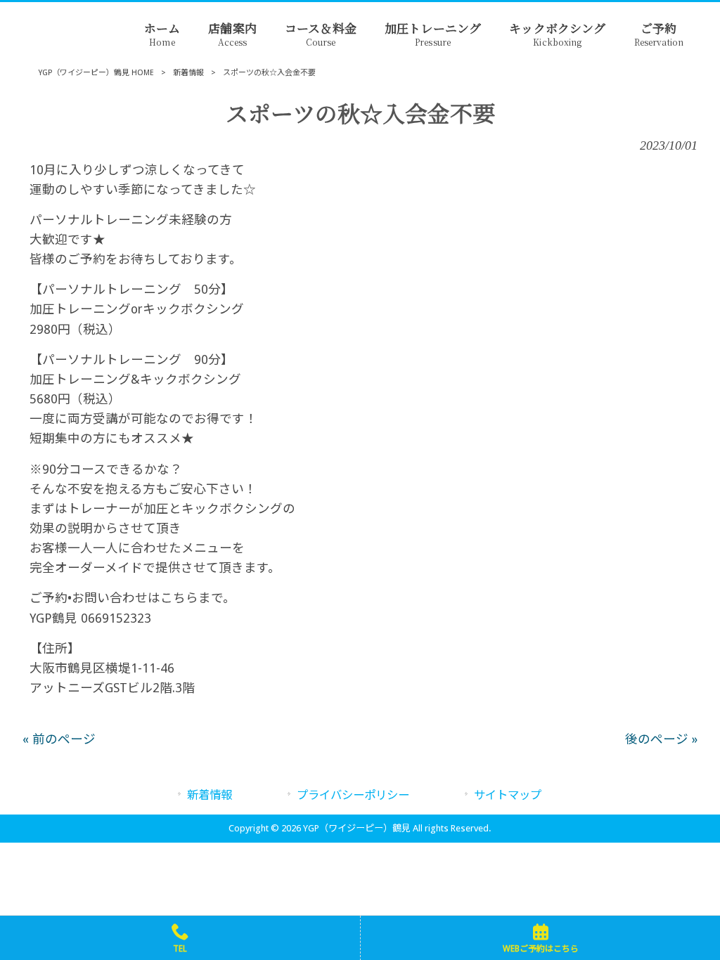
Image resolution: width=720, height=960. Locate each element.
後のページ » (661, 739)
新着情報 (188, 72)
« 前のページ (59, 739)
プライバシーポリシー (353, 795)
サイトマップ (507, 795)
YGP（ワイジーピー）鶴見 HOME (96, 72)
